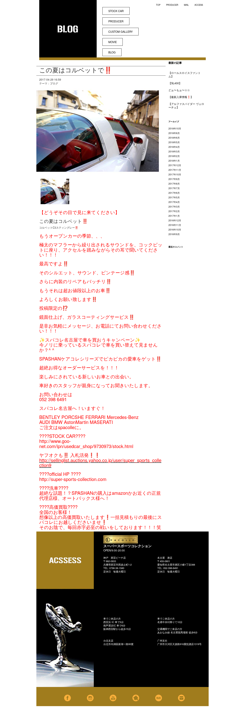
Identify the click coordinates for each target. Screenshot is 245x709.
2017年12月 (174, 165)
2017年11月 (174, 169)
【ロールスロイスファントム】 (184, 74)
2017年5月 (174, 197)
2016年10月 (174, 229)
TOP (158, 4)
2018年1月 (174, 160)
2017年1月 (174, 215)
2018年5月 (174, 142)
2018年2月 (174, 156)
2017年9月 (174, 179)
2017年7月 (174, 188)
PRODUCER (172, 4)
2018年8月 (174, 133)
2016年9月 (174, 234)
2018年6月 (174, 137)
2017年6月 (174, 192)
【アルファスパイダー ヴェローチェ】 (186, 105)
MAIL (186, 4)
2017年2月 (174, 211)
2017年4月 (174, 202)
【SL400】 (175, 83)
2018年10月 (174, 128)
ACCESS (198, 4)
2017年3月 (174, 206)
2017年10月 (174, 174)
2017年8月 (174, 183)
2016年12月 (174, 220)
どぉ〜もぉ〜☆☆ (179, 90)
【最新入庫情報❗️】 (180, 97)
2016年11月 (174, 225)
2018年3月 (174, 151)
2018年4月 (174, 146)
